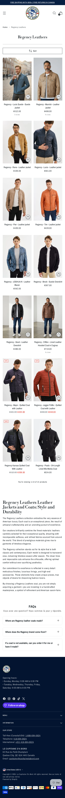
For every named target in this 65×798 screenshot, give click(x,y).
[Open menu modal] (4, 13)
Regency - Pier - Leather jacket (17, 224)
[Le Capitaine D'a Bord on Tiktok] (19, 699)
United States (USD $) (13, 769)
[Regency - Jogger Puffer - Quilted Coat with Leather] (48, 379)
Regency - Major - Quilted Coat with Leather (17, 407)
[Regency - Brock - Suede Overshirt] (48, 256)
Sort (34, 50)
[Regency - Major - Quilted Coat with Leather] (17, 379)
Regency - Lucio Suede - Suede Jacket (17, 106)
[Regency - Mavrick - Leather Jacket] (48, 79)
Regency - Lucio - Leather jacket (48, 167)
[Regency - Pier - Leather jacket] (17, 199)
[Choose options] (28, 96)
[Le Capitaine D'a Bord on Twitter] (24, 699)
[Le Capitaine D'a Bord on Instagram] (9, 699)
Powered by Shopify (10, 779)
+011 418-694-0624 (25, 742)
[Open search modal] (54, 13)
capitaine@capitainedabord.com (24, 758)
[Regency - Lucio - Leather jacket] (48, 142)
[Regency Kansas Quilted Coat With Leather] (17, 440)
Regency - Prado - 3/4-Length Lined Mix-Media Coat (48, 467)
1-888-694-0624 (33, 735)
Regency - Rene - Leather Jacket (17, 167)
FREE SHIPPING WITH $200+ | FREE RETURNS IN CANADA (32, 2)
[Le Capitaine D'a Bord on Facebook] (4, 699)
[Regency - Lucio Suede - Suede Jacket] (17, 79)
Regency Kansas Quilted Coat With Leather (17, 467)
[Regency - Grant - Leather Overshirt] (17, 317)
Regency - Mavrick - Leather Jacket (47, 106)
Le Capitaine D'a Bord (25, 774)
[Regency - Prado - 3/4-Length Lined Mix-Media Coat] (48, 440)
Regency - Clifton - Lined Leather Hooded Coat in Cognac (48, 344)
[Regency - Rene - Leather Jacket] (17, 142)
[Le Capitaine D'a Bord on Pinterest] (14, 699)
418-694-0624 (20, 738)
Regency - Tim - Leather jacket (47, 224)
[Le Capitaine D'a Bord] (32, 13)
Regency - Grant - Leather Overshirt (17, 344)
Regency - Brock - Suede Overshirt (48, 281)
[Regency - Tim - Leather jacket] (48, 199)
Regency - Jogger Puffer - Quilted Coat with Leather (48, 407)
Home (5, 27)
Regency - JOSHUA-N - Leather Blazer (17, 283)
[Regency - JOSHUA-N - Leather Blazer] (17, 256)
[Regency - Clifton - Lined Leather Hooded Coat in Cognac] (48, 317)
